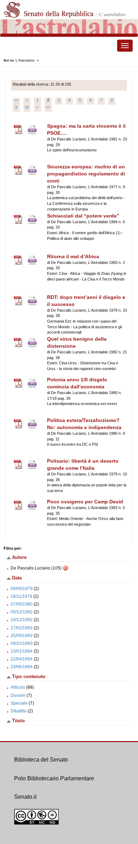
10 (27, 107)
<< (16, 100)
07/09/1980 (22, 604)
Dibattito (19, 711)
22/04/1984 (22, 659)
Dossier (18, 695)
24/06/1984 (22, 666)
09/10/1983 (22, 643)
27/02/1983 (22, 627)
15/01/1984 (22, 651)
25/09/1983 (22, 635)
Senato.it (25, 797)
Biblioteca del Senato (41, 760)
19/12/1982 (22, 619)
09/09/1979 (22, 588)
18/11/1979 (21, 596)
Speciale (19, 703)
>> (48, 107)
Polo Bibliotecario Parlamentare (54, 778)
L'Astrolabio (25, 60)
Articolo (18, 687)
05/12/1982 (22, 611)
